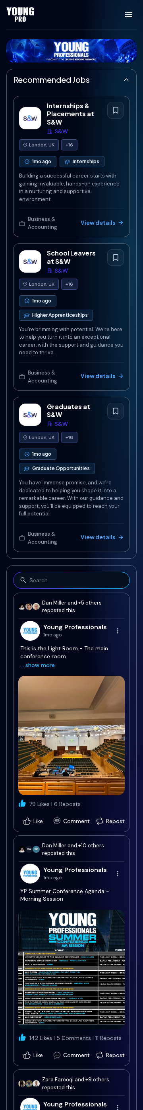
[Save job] (115, 110)
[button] (71, 735)
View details (98, 222)
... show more (37, 665)
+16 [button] (69, 145)
